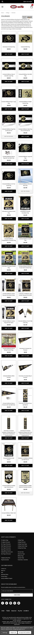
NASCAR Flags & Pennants (7, 552)
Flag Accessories (5, 559)
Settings (4, 632)
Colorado (13, 12)
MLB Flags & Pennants (6, 546)
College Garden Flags (22, 546)
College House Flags (22, 544)
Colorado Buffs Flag (25, 46)
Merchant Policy (4, 574)
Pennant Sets (21, 552)
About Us (3, 570)
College (7, 12)
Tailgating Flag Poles (5, 557)
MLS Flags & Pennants (6, 553)
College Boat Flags (22, 548)
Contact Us (3, 568)
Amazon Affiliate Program (6, 578)
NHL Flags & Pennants (6, 548)
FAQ (2, 572)
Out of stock (8, 136)
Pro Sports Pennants (5, 542)
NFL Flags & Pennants (6, 544)
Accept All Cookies (24, 632)
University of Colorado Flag (9, 46)
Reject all (13, 632)
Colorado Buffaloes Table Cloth (9, 513)
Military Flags (21, 555)
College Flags (21, 540)
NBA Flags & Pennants (6, 550)
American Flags (21, 553)
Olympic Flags (21, 557)
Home (2, 12)
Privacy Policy (4, 576)
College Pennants (22, 542)
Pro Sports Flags (4, 540)
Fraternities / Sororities (23, 559)
